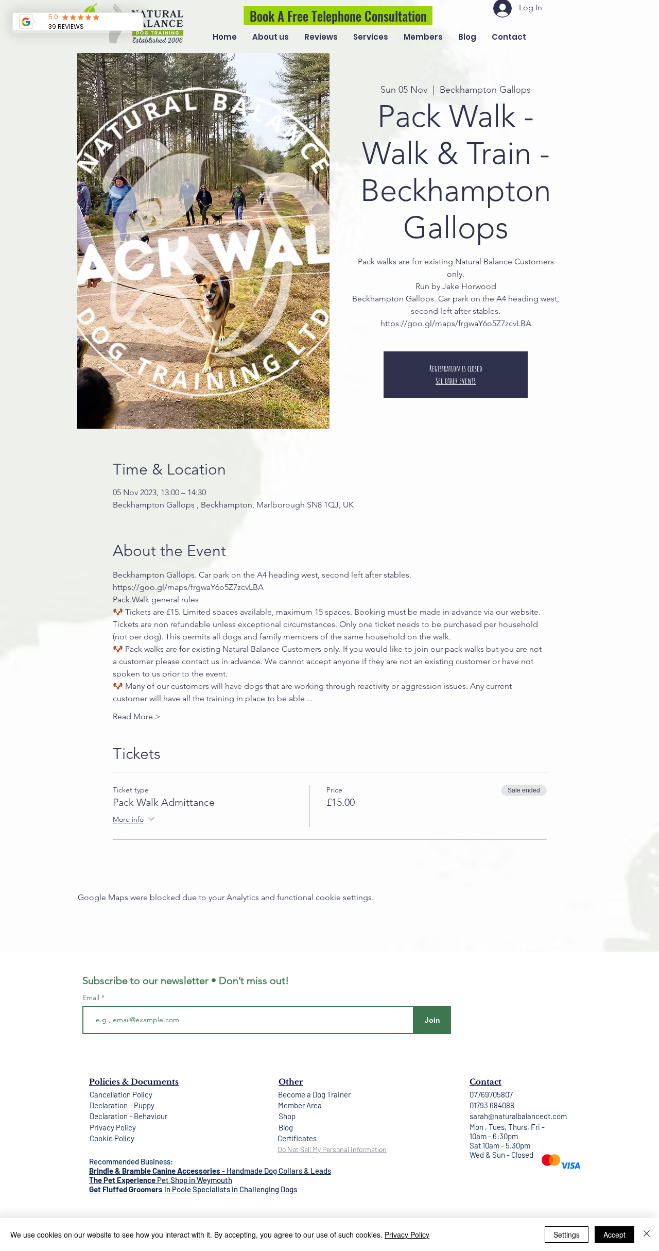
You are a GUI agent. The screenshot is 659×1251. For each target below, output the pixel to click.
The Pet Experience (122, 1180)
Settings (566, 1234)
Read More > (137, 716)
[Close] (646, 1234)
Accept (614, 1234)
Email (91, 997)
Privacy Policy (407, 1234)
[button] (370, 36)
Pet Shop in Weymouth (193, 1180)
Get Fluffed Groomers (126, 1189)
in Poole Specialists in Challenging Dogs (230, 1189)
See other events (456, 381)
